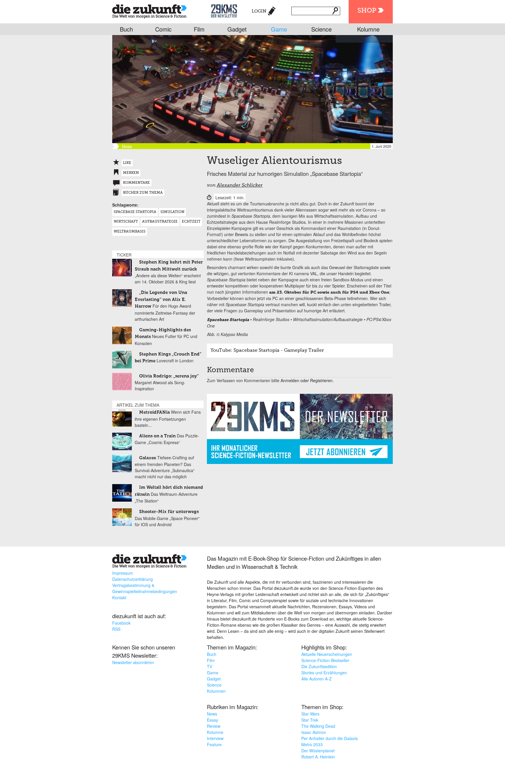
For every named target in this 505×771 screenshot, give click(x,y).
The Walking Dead (318, 726)
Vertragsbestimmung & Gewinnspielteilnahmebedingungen (144, 588)
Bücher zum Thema (143, 193)
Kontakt (119, 597)
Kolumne (368, 29)
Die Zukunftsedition (319, 666)
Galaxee (147, 458)
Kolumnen (216, 691)
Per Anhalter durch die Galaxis (329, 738)
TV (209, 666)
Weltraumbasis (130, 231)
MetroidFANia (154, 412)
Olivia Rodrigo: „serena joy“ (169, 376)
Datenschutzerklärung (132, 579)
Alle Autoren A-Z (316, 679)
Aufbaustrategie (160, 221)
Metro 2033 (312, 744)
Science (321, 29)
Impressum (122, 573)
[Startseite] (149, 10)
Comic (163, 29)
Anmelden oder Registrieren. (307, 380)
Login (259, 11)
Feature (214, 744)
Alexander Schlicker (240, 185)
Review (213, 726)
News (212, 714)
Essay (212, 720)
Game (279, 29)
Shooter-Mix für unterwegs (169, 512)
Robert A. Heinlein (318, 757)
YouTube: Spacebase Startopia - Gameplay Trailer (267, 350)
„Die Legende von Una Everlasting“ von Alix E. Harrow (161, 299)
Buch (126, 29)
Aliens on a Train (157, 436)
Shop (366, 11)
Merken (131, 173)
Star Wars (310, 714)
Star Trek (309, 720)
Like (127, 163)
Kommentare (136, 183)
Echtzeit (191, 221)
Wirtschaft (126, 221)
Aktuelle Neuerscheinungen (326, 654)
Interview (215, 738)
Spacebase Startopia (135, 212)
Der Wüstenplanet (318, 750)
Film (199, 29)
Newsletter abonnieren (133, 662)
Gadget (237, 29)
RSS (116, 629)
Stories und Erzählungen (324, 672)
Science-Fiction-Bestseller (325, 660)
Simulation (172, 212)
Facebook (121, 623)
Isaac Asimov (313, 732)
